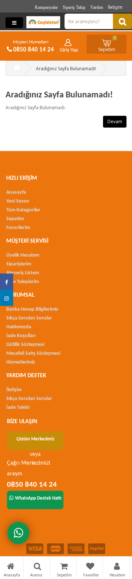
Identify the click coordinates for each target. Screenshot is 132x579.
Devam (114, 121)
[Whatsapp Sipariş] (18, 533)
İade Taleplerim (22, 282)
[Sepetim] (63, 567)
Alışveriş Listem (22, 273)
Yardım (96, 7)
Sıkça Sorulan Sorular (29, 318)
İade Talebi (17, 407)
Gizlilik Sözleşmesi (25, 344)
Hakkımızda (18, 327)
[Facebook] (6, 282)
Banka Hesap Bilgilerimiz (32, 309)
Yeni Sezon (17, 201)
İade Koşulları (21, 336)
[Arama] (37, 567)
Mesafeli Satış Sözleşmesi (33, 353)
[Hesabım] (117, 567)
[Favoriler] (90, 567)
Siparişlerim (18, 264)
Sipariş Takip (74, 7)
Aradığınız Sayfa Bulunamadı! (66, 68)
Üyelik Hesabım (22, 255)
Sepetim (107, 44)
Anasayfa (16, 192)
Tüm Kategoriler (23, 210)
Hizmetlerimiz (20, 362)
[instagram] (6, 298)
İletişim (115, 7)
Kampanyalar (46, 7)
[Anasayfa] (10, 567)
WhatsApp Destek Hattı (38, 498)
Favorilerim (18, 227)
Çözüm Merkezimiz (35, 439)
